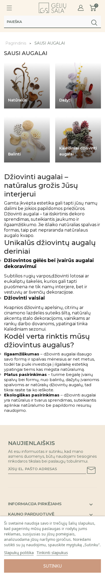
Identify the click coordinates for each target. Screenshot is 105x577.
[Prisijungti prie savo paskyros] (81, 8)
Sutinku (52, 566)
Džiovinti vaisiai (24, 298)
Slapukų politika (19, 552)
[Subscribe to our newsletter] (91, 471)
